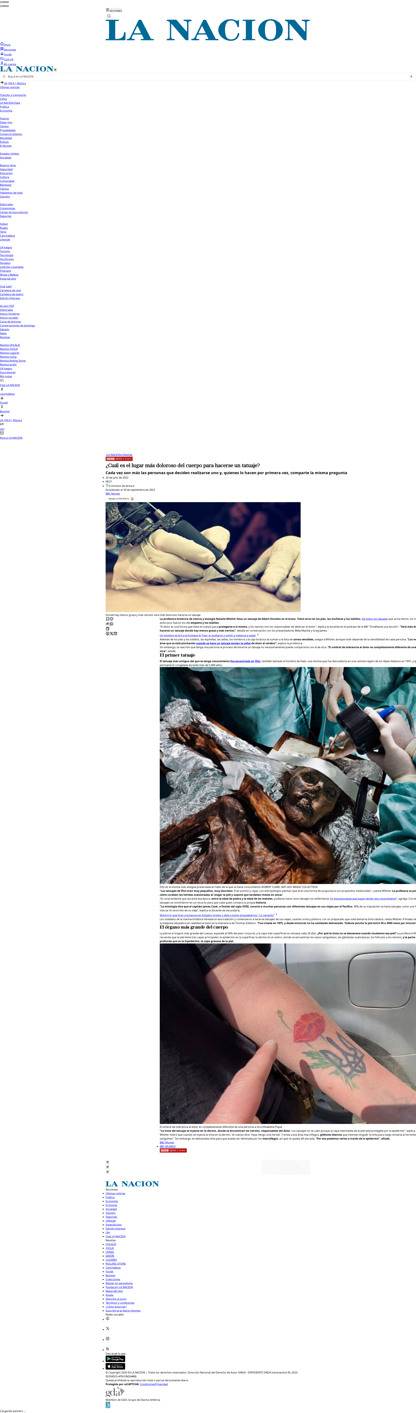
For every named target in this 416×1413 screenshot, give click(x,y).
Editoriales (6, 204)
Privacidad (161, 1384)
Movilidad (6, 138)
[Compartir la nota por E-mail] (115, 634)
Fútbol (4, 224)
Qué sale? (6, 286)
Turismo (5, 251)
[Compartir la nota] (108, 624)
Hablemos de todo (11, 193)
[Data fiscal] (108, 1407)
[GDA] (115, 1396)
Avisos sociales (9, 318)
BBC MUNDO (168, 1146)
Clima (3, 99)
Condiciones (147, 1384)
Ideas (3, 333)
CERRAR (4, 2)
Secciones (10, 49)
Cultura (4, 177)
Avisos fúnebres (10, 314)
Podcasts (5, 271)
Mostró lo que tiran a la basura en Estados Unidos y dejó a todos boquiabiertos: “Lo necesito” (217, 915)
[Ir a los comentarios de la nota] (111, 619)
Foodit (8, 54)
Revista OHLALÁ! (10, 345)
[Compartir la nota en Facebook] (108, 634)
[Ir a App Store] (115, 1368)
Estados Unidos (9, 153)
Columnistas (7, 208)
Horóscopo (7, 259)
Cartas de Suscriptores (14, 212)
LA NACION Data (10, 103)
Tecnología (6, 255)
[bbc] (119, 460)
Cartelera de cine (10, 290)
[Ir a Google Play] (115, 1361)
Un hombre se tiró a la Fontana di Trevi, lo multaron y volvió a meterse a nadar (208, 635)
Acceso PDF (7, 306)
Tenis (3, 232)
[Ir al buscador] (109, 16)
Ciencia (4, 189)
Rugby (4, 228)
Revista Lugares (9, 353)
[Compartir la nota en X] (111, 634)
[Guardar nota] (108, 619)
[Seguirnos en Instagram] (108, 1339)
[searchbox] (206, 76)
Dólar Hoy (6, 122)
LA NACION (113, 455)
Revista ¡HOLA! (9, 349)
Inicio (7, 45)
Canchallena (7, 235)
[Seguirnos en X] (108, 1329)
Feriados (5, 263)
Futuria (4, 118)
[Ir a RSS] (108, 1349)
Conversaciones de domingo (17, 325)
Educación (6, 173)
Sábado (4, 329)
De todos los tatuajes (375, 619)
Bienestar (6, 185)
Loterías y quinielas (12, 267)
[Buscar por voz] (411, 76)
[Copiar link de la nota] (108, 629)
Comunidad (7, 181)
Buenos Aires (8, 165)
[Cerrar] (55, 70)
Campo (4, 126)
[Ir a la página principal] (208, 40)
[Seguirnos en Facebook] (108, 1319)
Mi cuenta (10, 64)
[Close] (108, 1162)
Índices (4, 142)
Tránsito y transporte (13, 95)
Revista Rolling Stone (13, 360)
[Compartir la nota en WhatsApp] (111, 624)
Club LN (8, 59)
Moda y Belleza (9, 275)
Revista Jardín (8, 364)
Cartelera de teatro (11, 294)
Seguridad (6, 169)
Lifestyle (126, 455)
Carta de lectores (10, 321)
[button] (208, 253)
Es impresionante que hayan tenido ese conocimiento (363, 898)
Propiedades (8, 130)
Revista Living (8, 357)
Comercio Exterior (11, 134)
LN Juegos (6, 247)
